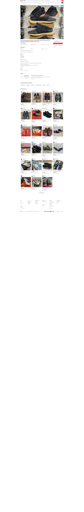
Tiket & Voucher (51, 208)
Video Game (51, 204)
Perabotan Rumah (36, 202)
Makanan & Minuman (51, 202)
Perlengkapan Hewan (51, 206)
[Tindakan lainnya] (62, 6)
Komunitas (21, 207)
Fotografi (50, 201)
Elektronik (43, 201)
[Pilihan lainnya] (42, 106)
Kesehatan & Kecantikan (30, 201)
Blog (20, 202)
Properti (57, 202)
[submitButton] (62, 2)
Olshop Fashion (29, 202)
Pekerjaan (43, 205)
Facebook (21, 201)
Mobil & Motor (58, 201)
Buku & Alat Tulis (36, 201)
